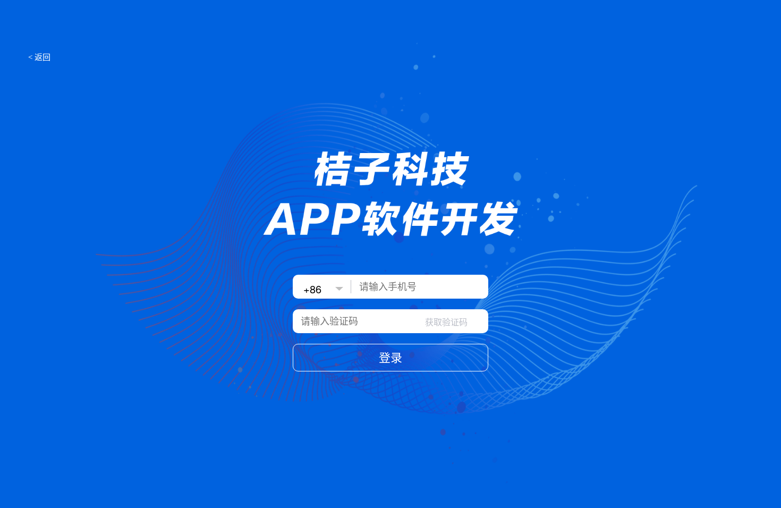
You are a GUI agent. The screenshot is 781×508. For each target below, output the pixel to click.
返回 (39, 56)
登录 (390, 358)
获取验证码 (446, 322)
